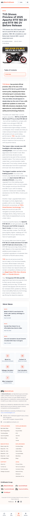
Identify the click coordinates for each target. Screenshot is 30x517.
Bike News (18, 456)
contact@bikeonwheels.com (11, 422)
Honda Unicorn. (14, 274)
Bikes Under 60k (4, 446)
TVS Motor (6, 84)
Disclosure (18, 474)
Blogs (17, 458)
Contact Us (3, 466)
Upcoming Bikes (5, 435)
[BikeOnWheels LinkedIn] (18, 501)
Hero (17, 438)
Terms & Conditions (20, 466)
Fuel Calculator (4, 469)
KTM (17, 433)
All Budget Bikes (4, 458)
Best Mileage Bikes (5, 430)
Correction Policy (20, 469)
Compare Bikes (19, 453)
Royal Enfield (19, 430)
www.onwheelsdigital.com (8, 412)
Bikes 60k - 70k (4, 448)
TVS (13, 136)
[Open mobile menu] (27, 2)
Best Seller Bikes (4, 428)
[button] (22, 2)
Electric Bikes (4, 438)
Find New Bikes (19, 446)
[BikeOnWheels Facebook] (15, 501)
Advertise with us (20, 476)
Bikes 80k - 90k (4, 453)
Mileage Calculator (5, 471)
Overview (8, 74)
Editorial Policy (19, 471)
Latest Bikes (18, 448)
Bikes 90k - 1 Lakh (5, 456)
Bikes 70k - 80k (4, 451)
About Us (3, 464)
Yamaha (18, 435)
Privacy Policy (19, 464)
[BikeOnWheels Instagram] (21, 501)
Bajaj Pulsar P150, (11, 272)
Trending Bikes (4, 433)
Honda (17, 440)
